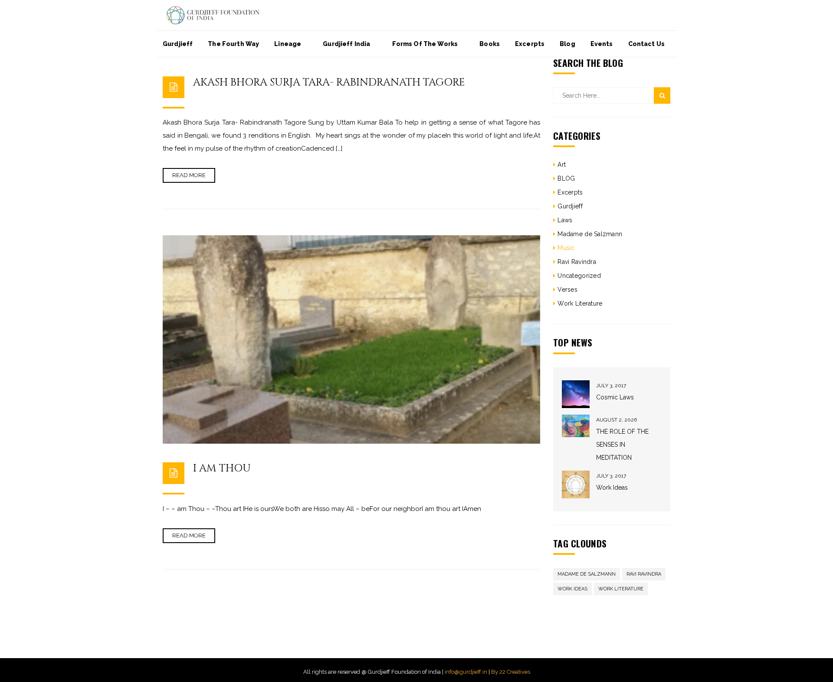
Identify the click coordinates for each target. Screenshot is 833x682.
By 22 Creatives (510, 672)
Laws (565, 220)
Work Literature (580, 303)
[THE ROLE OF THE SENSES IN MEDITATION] (576, 426)
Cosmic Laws (615, 397)
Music (566, 247)
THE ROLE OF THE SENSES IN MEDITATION (622, 444)
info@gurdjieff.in (466, 672)
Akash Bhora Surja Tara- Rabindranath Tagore (329, 82)
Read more (189, 175)
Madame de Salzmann (590, 234)
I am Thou (222, 468)
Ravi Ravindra (577, 261)
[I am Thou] (351, 339)
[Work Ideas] (576, 484)
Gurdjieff (570, 206)
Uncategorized (579, 275)
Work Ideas (612, 487)
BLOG (566, 178)
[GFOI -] (213, 15)
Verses (567, 289)
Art (562, 164)
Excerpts (570, 192)
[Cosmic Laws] (576, 394)
